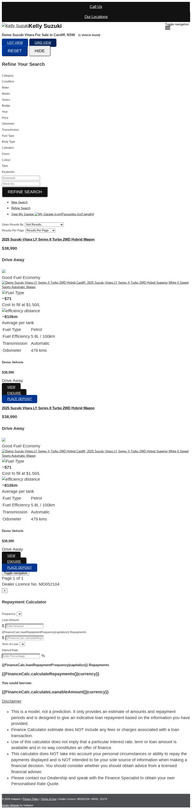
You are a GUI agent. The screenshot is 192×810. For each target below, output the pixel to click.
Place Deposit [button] (19, 399)
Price (5, 117)
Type (5, 165)
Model (6, 93)
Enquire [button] (14, 393)
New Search (19, 202)
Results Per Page (13, 230)
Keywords (8, 172)
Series (6, 99)
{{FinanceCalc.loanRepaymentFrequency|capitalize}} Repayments (44, 632)
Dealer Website (10, 805)
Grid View (43, 43)
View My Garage (52, 214)
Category (8, 75)
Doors (6, 154)
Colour (6, 160)
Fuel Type (8, 135)
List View (15, 43)
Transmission (10, 129)
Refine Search (25, 191)
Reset (15, 50)
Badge (6, 105)
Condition (8, 81)
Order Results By (12, 224)
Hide (40, 50)
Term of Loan (10, 644)
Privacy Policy (31, 799)
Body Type (8, 141)
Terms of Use (48, 799)
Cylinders (8, 147)
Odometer (8, 123)
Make (5, 87)
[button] (96, 702)
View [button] (11, 387)
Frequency (8, 614)
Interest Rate (10, 650)
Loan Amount (10, 620)
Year (5, 111)
